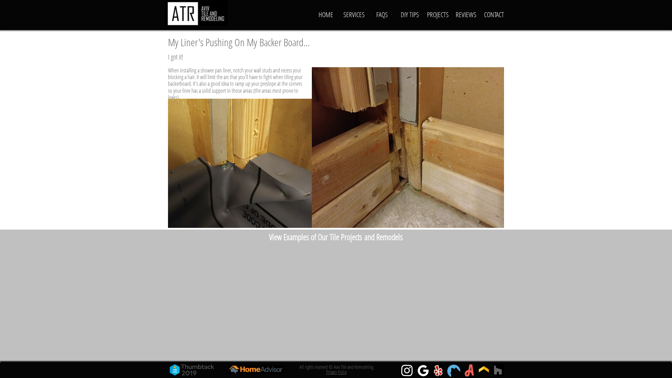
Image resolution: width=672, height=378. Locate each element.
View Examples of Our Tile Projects (315, 237)
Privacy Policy (336, 372)
